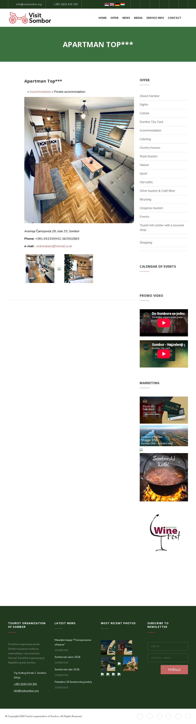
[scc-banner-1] (109, 662)
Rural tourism (148, 156)
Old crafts (146, 182)
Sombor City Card (151, 122)
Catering (145, 139)
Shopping (146, 242)
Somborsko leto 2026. (67, 669)
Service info (155, 18)
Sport (143, 173)
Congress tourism (151, 208)
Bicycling (145, 199)
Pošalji (174, 670)
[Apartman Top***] (40, 268)
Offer (114, 18)
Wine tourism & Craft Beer (157, 191)
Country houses (150, 148)
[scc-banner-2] (126, 646)
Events (144, 217)
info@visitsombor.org (29, 4)
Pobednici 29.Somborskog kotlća (73, 682)
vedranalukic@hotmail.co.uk (54, 246)
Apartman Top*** (43, 81)
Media (138, 18)
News (126, 18)
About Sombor (149, 96)
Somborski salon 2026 (67, 657)
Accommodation (40, 92)
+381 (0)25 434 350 (66, 4)
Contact (174, 18)
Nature (144, 165)
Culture (144, 113)
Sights (144, 104)
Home (103, 18)
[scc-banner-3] (109, 646)
